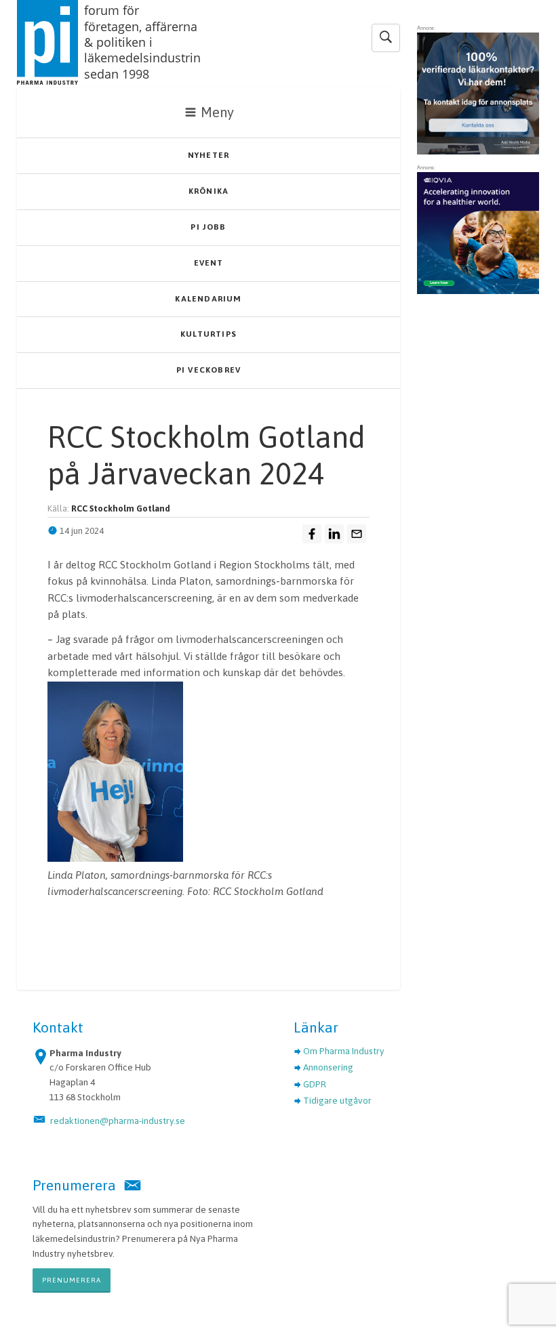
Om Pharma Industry (343, 1050)
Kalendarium (208, 299)
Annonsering (328, 1067)
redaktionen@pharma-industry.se (117, 1120)
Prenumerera (71, 1280)
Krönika (208, 191)
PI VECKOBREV (208, 370)
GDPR (314, 1084)
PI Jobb (208, 227)
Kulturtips (208, 334)
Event (209, 263)
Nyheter (208, 155)
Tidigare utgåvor (337, 1100)
